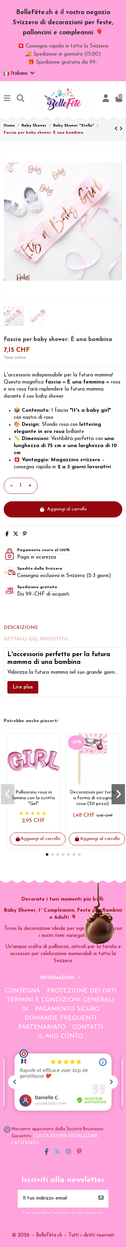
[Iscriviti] (101, 1199)
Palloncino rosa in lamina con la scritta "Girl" (33, 798)
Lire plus (23, 687)
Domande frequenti (60, 1018)
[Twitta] (15, 534)
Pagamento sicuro (67, 1009)
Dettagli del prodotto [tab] (36, 639)
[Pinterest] (25, 534)
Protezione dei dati (82, 991)
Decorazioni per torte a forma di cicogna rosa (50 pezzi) (93, 798)
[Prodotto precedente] (117, 129)
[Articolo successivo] (120, 129)
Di (25, 1009)
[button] (47, 854)
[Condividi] (6, 534)
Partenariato (42, 1027)
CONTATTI (87, 1027)
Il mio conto (60, 1037)
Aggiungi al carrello (67, 509)
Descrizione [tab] (21, 627)
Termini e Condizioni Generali (60, 1000)
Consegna (22, 991)
